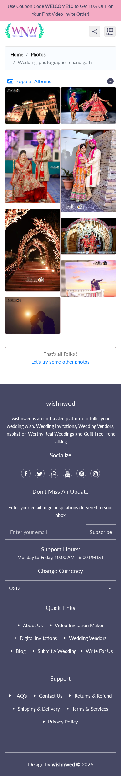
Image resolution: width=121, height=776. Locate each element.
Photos (38, 54)
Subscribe (101, 532)
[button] (60, 81)
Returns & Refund (93, 696)
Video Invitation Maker (79, 625)
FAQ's (21, 696)
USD (14, 588)
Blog (21, 651)
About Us (33, 625)
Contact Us (51, 696)
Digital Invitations (38, 638)
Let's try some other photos (60, 361)
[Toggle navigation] (117, 25)
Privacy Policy (63, 721)
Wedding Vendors (87, 638)
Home (16, 54)
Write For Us (99, 651)
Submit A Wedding (57, 651)
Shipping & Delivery (39, 709)
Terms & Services (90, 709)
